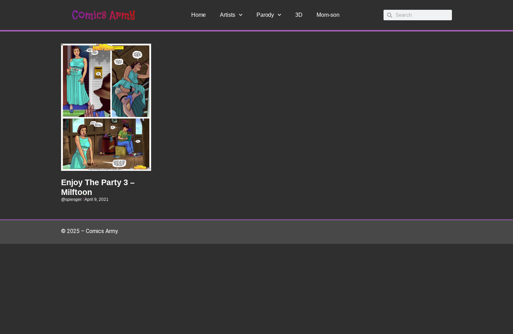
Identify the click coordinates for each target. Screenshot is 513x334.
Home (198, 15)
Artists (227, 15)
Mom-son (328, 15)
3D (299, 15)
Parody (265, 15)
